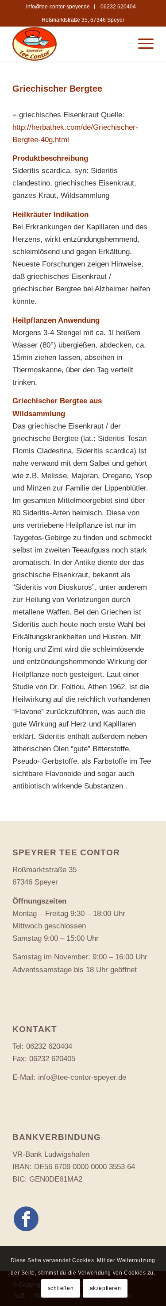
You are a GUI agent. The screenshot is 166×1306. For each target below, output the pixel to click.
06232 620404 (118, 7)
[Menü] (141, 44)
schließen (60, 1288)
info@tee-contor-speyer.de (58, 7)
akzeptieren (105, 1288)
